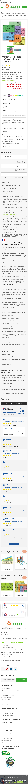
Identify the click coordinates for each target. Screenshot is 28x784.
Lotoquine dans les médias (8, 715)
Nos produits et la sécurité (8, 695)
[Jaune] (16, 95)
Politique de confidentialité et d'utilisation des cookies (14, 702)
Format (5, 99)
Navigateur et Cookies (7, 697)
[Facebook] (3, 669)
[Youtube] (7, 669)
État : (3, 69)
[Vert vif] (20, 95)
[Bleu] (22, 95)
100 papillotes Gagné (21, 568)
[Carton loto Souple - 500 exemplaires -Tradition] (10, 50)
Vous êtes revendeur (7, 740)
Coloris (5, 95)
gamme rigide (6, 284)
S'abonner (23, 679)
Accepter (20, 782)
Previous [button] (23, 551)
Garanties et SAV (6, 688)
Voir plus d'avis (14, 543)
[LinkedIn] (15, 669)
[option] (7, 562)
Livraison (4, 724)
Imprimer (18, 146)
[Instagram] (11, 669)
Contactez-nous (5, 742)
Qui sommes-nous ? (6, 711)
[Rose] (11, 95)
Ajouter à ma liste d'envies (12, 143)
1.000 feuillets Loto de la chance (7, 568)
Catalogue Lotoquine (7, 722)
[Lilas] (9, 95)
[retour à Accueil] (1, 12)
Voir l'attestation (9, 412)
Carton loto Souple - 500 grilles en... (21, 595)
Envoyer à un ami (9, 146)
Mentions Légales (6, 693)
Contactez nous (5, 704)
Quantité (5, 110)
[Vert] (18, 95)
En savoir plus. (12, 782)
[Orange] (13, 95)
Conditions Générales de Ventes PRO (10, 690)
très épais (12, 284)
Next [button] (25, 551)
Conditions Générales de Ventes (9, 699)
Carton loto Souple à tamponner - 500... (7, 595)
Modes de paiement (6, 727)
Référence (4, 67)
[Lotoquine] (12, 7)
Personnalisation (7, 103)
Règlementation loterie (7, 738)
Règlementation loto (6, 733)
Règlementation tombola (7, 736)
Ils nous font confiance (7, 713)
